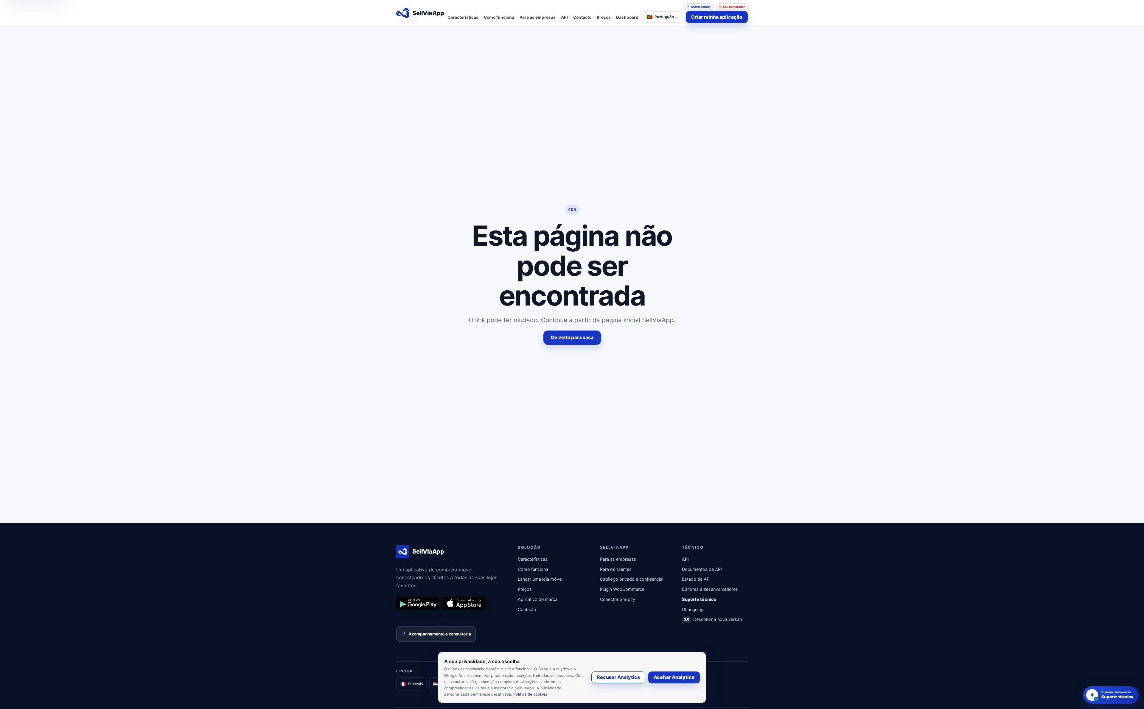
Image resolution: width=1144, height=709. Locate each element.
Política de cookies (530, 694)
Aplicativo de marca (537, 599)
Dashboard (627, 17)
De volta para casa (572, 337)
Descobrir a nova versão (713, 619)
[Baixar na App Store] (464, 603)
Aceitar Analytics (674, 677)
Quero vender (699, 6)
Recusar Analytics (618, 677)
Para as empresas (538, 17)
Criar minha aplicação (716, 17)
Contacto (582, 17)
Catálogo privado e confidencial (631, 579)
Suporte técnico (699, 599)
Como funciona (499, 17)
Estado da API (696, 579)
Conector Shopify (617, 599)
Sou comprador (732, 6)
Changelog (693, 609)
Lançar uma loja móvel (540, 579)
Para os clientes (616, 569)
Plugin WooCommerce (622, 589)
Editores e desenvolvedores (710, 589)
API (564, 17)
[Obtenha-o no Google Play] (417, 603)
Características (462, 17)
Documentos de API (702, 569)
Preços (604, 17)
